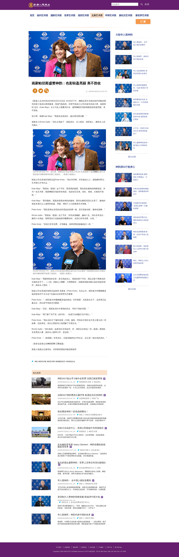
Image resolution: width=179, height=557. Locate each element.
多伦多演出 (95, 450)
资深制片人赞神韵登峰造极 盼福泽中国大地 (79, 497)
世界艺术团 (69, 15)
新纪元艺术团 (125, 15)
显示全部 (132, 157)
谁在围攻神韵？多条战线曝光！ (73, 411)
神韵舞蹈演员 (60, 361)
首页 (32, 15)
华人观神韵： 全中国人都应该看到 (74, 480)
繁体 (46, 90)
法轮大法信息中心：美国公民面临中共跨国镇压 (81, 428)
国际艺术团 (56, 15)
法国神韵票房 (84, 398)
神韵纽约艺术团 (91, 484)
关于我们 (58, 547)
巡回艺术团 (83, 15)
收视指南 (67, 547)
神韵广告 (95, 398)
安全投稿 (92, 547)
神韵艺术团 (42, 361)
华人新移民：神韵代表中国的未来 (74, 514)
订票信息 (59, 344)
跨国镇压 (82, 431)
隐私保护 (75, 547)
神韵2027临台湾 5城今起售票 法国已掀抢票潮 (80, 378)
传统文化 (64, 502)
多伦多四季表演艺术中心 (80, 502)
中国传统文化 (59, 300)
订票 (143, 21)
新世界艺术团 (142, 15)
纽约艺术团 (42, 15)
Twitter (40, 90)
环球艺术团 (110, 15)
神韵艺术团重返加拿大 (93, 415)
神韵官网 (51, 344)
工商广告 (109, 547)
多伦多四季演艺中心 (86, 468)
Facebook (35, 90)
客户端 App (118, 547)
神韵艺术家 (51, 361)
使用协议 (84, 547)
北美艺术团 (97, 15)
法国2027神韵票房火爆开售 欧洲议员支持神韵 (80, 395)
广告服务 (101, 547)
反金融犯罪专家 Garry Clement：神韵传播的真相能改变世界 (81, 445)
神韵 (81, 101)
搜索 (147, 4)
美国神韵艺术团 (85, 382)
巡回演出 (97, 382)
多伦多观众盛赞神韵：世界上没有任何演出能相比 (82, 462)
